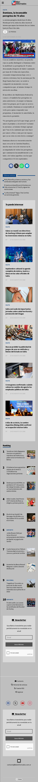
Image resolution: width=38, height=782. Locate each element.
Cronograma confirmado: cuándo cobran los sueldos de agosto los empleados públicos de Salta (19, 387)
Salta (5, 10)
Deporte (10, 530)
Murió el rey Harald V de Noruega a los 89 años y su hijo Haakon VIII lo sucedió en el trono (15, 517)
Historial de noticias (20, 685)
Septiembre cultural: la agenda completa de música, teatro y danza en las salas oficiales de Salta (18, 272)
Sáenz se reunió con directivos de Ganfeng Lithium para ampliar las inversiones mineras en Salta (19, 233)
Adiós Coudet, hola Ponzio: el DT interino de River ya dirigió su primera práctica (15, 501)
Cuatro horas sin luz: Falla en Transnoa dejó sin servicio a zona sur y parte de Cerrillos (16, 551)
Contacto (20, 681)
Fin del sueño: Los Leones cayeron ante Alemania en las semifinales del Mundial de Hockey (15, 606)
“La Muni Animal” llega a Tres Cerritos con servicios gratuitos (16, 194)
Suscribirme (19, 644)
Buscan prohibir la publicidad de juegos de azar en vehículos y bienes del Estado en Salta (18, 349)
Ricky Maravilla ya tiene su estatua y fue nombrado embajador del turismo (17, 181)
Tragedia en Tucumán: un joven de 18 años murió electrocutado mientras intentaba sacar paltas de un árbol (16, 587)
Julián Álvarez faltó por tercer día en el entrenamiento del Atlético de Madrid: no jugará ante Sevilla (16, 537)
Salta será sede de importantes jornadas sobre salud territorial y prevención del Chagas (19, 311)
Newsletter (20, 620)
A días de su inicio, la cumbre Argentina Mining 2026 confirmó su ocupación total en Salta (18, 425)
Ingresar (20, 692)
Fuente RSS (20, 688)
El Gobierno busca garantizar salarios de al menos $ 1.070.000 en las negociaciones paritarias (16, 470)
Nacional (10, 580)
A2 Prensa (12, 32)
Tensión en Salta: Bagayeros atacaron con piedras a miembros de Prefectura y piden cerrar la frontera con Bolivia (16, 455)
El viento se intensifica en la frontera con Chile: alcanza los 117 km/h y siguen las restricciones (17, 187)
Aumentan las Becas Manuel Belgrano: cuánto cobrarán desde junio (16, 566)
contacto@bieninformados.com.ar (19, 765)
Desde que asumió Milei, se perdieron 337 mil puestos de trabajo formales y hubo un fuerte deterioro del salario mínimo (16, 487)
